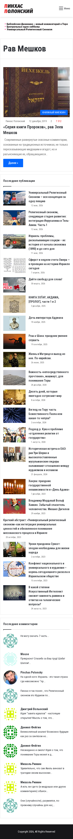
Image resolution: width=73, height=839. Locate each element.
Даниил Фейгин (30, 727)
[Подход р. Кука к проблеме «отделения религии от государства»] (14, 434)
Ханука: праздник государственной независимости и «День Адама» (49, 485)
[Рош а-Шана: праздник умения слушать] (14, 341)
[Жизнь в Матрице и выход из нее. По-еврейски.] (14, 359)
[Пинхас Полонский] (36, 25)
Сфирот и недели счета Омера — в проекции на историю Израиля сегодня (49, 264)
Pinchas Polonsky (31, 672)
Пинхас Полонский (15, 121)
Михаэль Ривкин (30, 764)
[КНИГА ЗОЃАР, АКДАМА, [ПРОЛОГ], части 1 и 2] (14, 304)
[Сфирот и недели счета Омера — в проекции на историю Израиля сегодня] (14, 265)
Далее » (13, 163)
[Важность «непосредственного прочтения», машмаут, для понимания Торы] (14, 377)
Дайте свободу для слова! (45, 279)
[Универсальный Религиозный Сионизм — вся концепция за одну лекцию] (14, 198)
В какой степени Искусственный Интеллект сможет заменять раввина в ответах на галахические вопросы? (46, 596)
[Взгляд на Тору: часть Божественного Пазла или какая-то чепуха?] (14, 415)
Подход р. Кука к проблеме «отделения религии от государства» (46, 433)
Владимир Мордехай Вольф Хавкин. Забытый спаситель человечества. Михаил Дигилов (49, 505)
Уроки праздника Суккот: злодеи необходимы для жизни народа (49, 548)
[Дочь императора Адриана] (14, 323)
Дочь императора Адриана (46, 317)
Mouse (24, 654)
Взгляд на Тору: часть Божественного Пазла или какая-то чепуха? (45, 414)
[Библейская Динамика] (19, 8)
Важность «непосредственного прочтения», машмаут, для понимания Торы (49, 376)
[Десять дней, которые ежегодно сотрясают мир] (14, 397)
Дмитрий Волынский (34, 709)
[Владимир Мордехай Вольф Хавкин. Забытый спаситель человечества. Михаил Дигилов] (14, 506)
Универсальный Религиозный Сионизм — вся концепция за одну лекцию (48, 197)
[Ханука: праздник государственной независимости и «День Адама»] (14, 486)
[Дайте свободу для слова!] (14, 284)
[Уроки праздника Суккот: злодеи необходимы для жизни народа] (14, 549)
